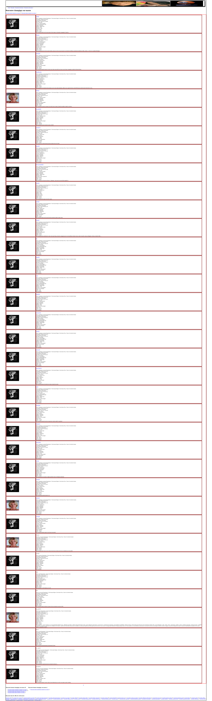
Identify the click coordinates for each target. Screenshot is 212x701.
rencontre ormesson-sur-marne (184, 698)
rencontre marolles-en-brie (10, 699)
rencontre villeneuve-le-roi (68, 698)
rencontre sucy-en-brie (33, 698)
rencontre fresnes (14, 698)
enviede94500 (38, 109)
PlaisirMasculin (38, 72)
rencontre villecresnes (195, 698)
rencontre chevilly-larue (96, 698)
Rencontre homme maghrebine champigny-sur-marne (17, 689)
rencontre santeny (38, 699)
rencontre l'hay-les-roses (157, 697)
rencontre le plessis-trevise (86, 698)
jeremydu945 (38, 442)
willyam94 (38, 516)
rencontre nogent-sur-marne (167, 697)
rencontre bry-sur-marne (146, 698)
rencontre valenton (164, 698)
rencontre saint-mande (42, 698)
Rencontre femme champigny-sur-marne (29, 13)
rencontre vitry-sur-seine (17, 697)
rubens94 (37, 220)
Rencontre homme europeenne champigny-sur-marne (17, 690)
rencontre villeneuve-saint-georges (145, 697)
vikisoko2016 (38, 312)
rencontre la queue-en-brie (173, 698)
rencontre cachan (194, 697)
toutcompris (38, 405)
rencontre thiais (187, 697)
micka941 (38, 183)
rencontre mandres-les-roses (29, 699)
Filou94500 (38, 53)
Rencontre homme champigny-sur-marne (13, 13)
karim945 (37, 201)
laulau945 (38, 257)
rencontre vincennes (104, 697)
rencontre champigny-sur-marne (29, 697)
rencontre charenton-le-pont (178, 697)
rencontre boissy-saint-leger (124, 698)
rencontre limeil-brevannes (58, 698)
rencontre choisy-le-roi (121, 697)
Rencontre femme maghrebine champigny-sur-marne (40, 689)
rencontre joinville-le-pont (106, 698)
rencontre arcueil (77, 698)
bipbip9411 (38, 294)
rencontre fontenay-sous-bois (94, 697)
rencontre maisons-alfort (83, 697)
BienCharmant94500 (39, 164)
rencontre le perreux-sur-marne (132, 697)
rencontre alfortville (113, 697)
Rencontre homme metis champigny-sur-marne (16, 691)
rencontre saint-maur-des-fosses (41, 697)
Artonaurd (38, 479)
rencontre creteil (8, 697)
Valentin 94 (38, 423)
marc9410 (38, 146)
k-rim (37, 275)
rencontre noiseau (20, 699)
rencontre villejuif (74, 697)
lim (36, 238)
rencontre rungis (203, 698)
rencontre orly (49, 698)
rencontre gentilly (115, 698)
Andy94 (37, 16)
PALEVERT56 (39, 368)
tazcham (37, 460)
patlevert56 (38, 349)
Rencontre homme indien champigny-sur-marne (16, 692)
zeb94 (37, 386)
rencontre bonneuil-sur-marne (136, 698)
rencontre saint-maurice (156, 698)
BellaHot (37, 90)
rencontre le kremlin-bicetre (23, 698)
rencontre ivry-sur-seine (65, 697)
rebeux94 (37, 331)
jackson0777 (38, 127)
